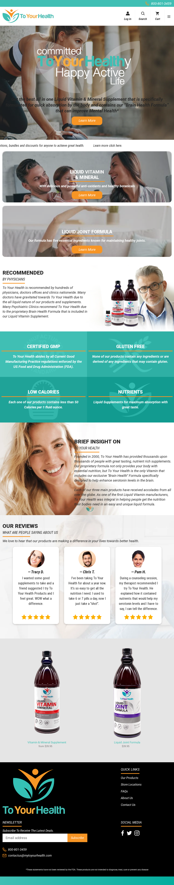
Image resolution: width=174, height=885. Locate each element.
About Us (127, 798)
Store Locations (131, 784)
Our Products (129, 778)
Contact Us (128, 805)
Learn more (87, 120)
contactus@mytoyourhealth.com (30, 855)
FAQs (124, 791)
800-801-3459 (161, 4)
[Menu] (168, 16)
